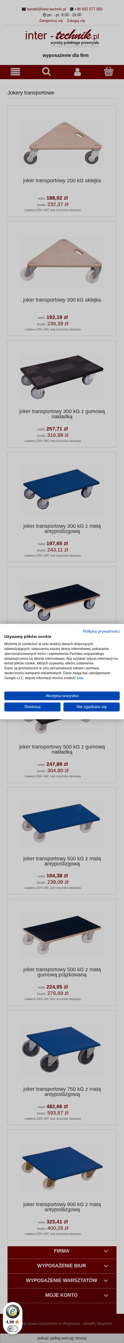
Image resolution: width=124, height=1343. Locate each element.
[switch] (12, 1329)
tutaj (80, 678)
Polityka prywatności (101, 631)
